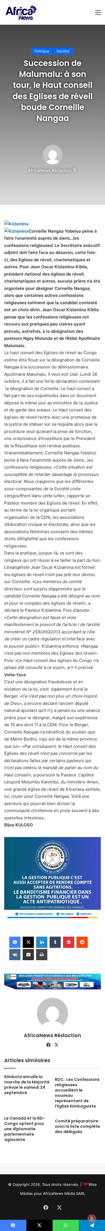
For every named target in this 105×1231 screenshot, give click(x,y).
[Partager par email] (28, 954)
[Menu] (98, 14)
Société (63, 51)
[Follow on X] (75, 170)
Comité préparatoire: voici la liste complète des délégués (77, 1126)
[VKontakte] (14, 954)
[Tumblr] (55, 942)
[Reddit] (82, 942)
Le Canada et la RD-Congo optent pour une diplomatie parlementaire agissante (24, 1128)
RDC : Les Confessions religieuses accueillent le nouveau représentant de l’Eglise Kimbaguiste (77, 1093)
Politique (41, 51)
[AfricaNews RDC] (21, 12)
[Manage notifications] (91, 1218)
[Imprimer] (41, 954)
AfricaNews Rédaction (50, 170)
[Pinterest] (68, 942)
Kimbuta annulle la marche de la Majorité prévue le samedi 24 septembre (27, 1084)
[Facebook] (14, 942)
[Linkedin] (41, 942)
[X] (28, 942)
